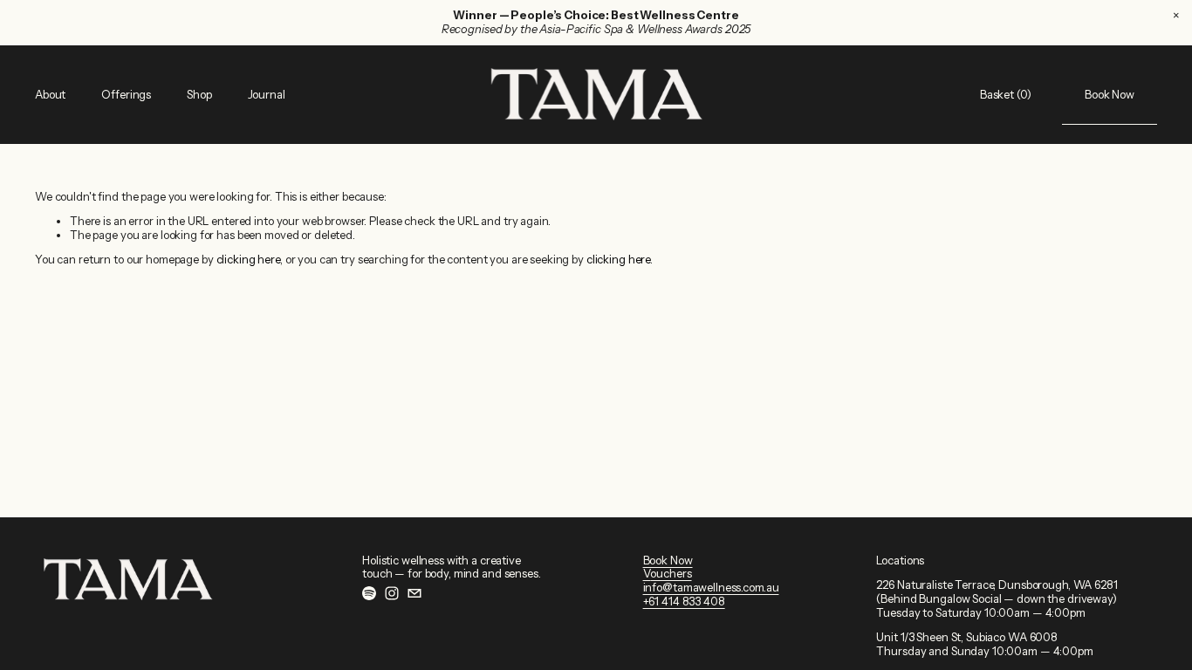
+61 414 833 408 (684, 601)
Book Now (1109, 94)
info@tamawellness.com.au (711, 587)
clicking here (248, 259)
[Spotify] (369, 593)
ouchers (670, 573)
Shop (199, 94)
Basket (1005, 94)
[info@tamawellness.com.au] (414, 593)
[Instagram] (392, 593)
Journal (266, 94)
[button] (1176, 15)
